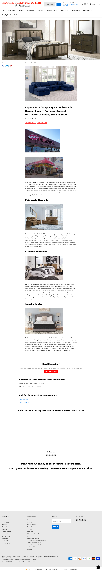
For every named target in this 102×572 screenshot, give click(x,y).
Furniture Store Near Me (48, 356)
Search (29, 520)
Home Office (65, 10)
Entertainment (76, 10)
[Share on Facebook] (3, 66)
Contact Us (30, 527)
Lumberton (66, 356)
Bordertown (33, 356)
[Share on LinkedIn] (8, 66)
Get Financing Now (51, 371)
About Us (29, 522)
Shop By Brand (6, 15)
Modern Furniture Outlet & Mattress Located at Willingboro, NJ (32, 558)
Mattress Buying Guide (33, 538)
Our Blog (29, 549)
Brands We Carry (31, 524)
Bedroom (21, 10)
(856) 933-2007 (70, 4)
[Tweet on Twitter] (6, 66)
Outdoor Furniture (52, 10)
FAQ (28, 536)
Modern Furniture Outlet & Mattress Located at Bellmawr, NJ (16, 559)
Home (3, 10)
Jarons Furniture (59, 356)
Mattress (41, 10)
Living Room (11, 10)
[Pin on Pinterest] (11, 66)
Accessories (87, 10)
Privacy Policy (30, 531)
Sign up (55, 527)
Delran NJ (38, 356)
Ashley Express (18, 15)
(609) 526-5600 (24, 402)
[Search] (58, 4)
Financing (29, 529)
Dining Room (31, 10)
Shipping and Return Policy (34, 534)
